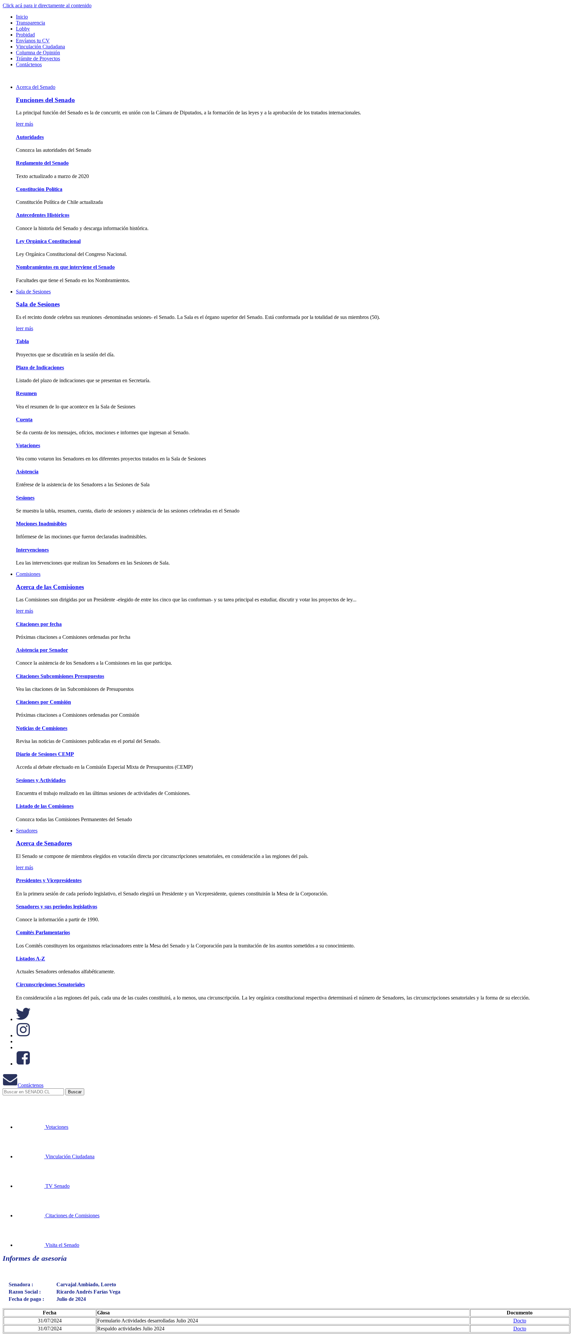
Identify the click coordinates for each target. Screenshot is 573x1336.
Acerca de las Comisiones (50, 586)
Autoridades (30, 137)
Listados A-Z (30, 958)
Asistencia (27, 471)
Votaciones (28, 445)
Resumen (26, 393)
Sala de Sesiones (33, 291)
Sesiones (25, 498)
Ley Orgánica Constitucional (48, 241)
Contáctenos (30, 1085)
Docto (519, 1320)
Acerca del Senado (35, 87)
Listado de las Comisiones (45, 806)
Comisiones (28, 574)
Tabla (22, 341)
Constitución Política (39, 189)
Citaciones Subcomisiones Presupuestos (60, 676)
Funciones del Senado (45, 99)
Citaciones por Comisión (43, 702)
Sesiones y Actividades (41, 780)
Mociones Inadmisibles (41, 523)
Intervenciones (32, 550)
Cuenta (24, 419)
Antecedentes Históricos (42, 215)
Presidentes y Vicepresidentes (49, 880)
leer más (24, 124)
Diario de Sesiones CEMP (45, 754)
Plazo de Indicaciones (40, 367)
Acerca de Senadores (44, 843)
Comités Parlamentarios (43, 932)
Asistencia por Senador (42, 650)
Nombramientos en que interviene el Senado (65, 267)
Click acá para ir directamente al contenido (47, 5)
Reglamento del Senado (42, 163)
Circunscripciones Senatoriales (50, 984)
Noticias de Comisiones (41, 728)
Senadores (26, 830)
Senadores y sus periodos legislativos (56, 906)
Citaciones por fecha (39, 624)
